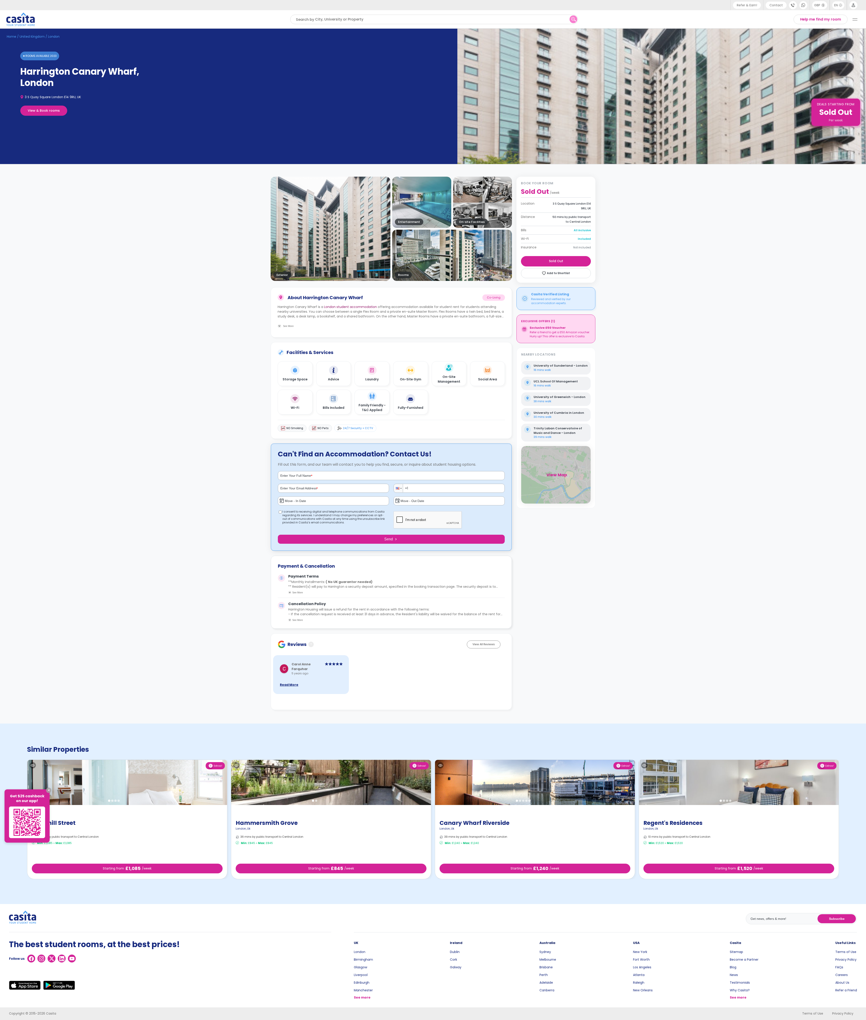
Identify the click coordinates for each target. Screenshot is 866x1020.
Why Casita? (740, 990)
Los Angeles (642, 967)
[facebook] (31, 958)
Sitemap (736, 952)
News (734, 975)
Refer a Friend (846, 990)
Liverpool (361, 975)
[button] (398, 488)
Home (11, 36)
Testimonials (740, 982)
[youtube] (72, 958)
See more (362, 997)
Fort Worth (641, 959)
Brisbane (546, 967)
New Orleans (643, 990)
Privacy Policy (846, 959)
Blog (733, 967)
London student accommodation (350, 307)
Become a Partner (744, 959)
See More (297, 592)
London (359, 952)
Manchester (363, 990)
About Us (842, 982)
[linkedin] (62, 958)
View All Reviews (483, 644)
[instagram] (41, 958)
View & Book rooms (44, 110)
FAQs (839, 967)
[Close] (48, 790)
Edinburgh (361, 982)
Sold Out (556, 261)
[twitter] (51, 958)
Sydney (545, 952)
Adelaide (546, 982)
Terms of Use (845, 952)
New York (640, 952)
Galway (455, 967)
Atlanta (639, 975)
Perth (543, 975)
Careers (841, 975)
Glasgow (360, 967)
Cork (453, 959)
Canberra (546, 990)
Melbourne (547, 959)
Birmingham (363, 959)
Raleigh (638, 982)
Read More (289, 684)
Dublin (455, 952)
